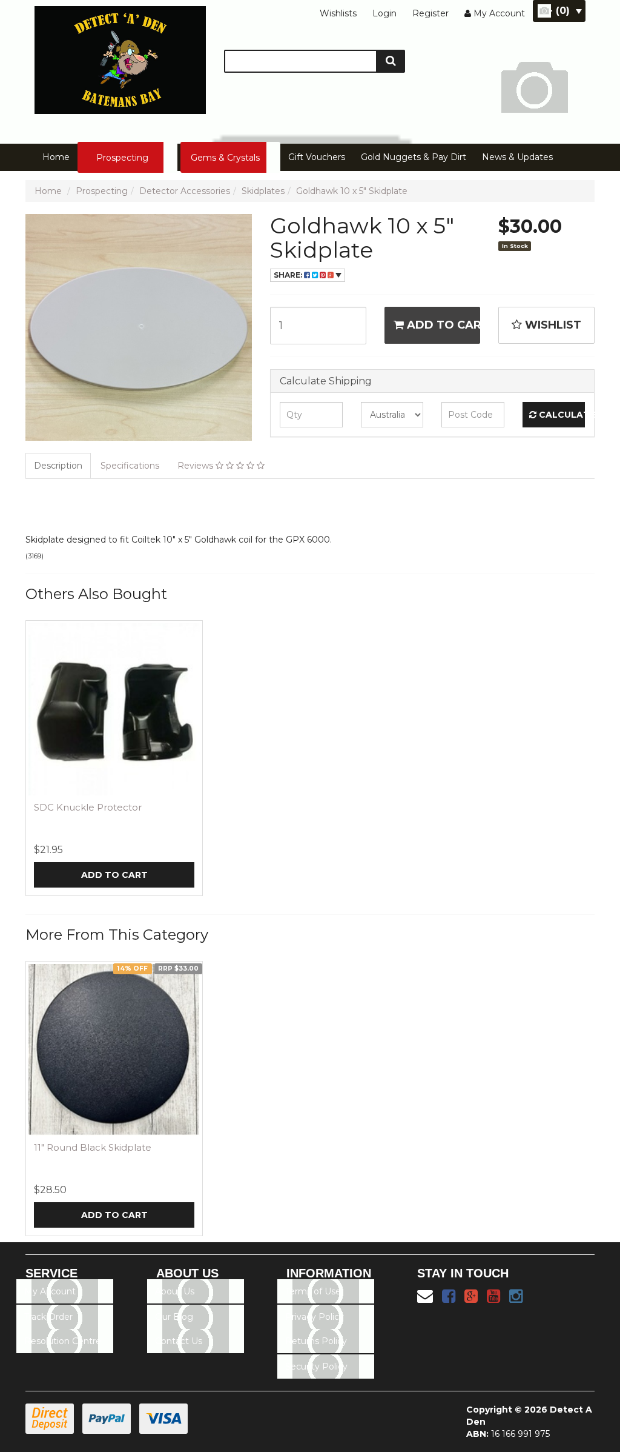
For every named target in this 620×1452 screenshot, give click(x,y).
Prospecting (122, 157)
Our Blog (174, 1316)
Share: (289, 274)
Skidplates (263, 191)
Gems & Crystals (225, 157)
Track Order (48, 1316)
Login (384, 13)
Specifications (130, 465)
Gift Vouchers (316, 157)
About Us (174, 1291)
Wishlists (338, 13)
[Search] (391, 61)
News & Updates (517, 157)
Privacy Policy (314, 1316)
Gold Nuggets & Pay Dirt (413, 157)
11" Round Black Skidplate (92, 1147)
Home (56, 157)
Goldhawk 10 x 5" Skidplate (351, 191)
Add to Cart (442, 325)
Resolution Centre (62, 1341)
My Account (50, 1291)
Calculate (560, 414)
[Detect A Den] (120, 56)
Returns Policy (316, 1341)
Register (430, 13)
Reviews (196, 465)
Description (58, 465)
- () (559, 10)
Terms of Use (313, 1291)
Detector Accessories (184, 191)
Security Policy (316, 1366)
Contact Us (178, 1341)
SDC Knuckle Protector (88, 807)
